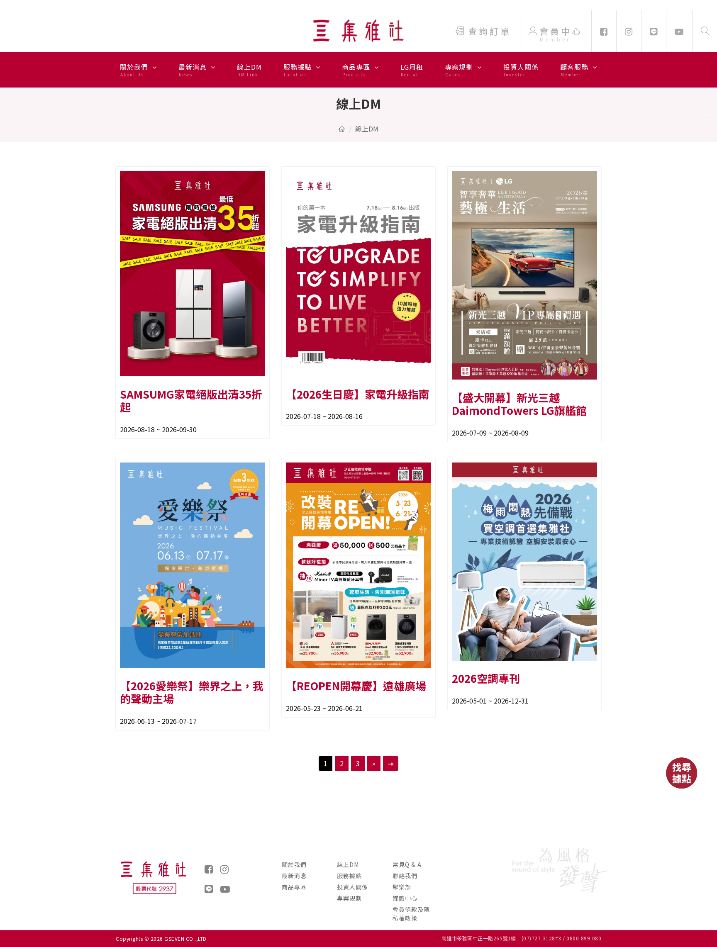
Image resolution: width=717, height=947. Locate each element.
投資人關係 (521, 70)
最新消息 (193, 70)
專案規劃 (460, 70)
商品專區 (357, 70)
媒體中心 (405, 898)
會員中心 (561, 34)
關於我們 (135, 70)
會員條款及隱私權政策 (411, 913)
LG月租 (411, 70)
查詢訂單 (489, 31)
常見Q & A (407, 864)
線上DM (249, 70)
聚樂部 (402, 887)
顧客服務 (575, 70)
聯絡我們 (405, 876)
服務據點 (298, 70)
